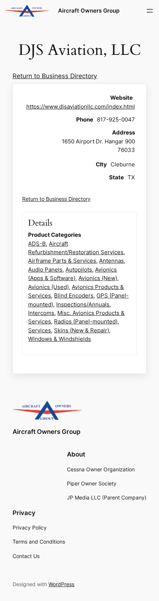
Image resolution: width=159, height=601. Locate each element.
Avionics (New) (97, 278)
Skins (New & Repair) (81, 330)
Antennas (111, 260)
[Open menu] (149, 10)
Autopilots (78, 269)
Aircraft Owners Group (88, 10)
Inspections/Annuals (82, 304)
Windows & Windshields (59, 338)
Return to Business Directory (55, 76)
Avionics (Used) (48, 286)
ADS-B (37, 243)
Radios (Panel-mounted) (86, 321)
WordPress (61, 584)
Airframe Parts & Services (62, 260)
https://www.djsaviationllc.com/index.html (80, 106)
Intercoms (41, 312)
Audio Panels (45, 269)
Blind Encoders (74, 295)
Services (39, 330)
